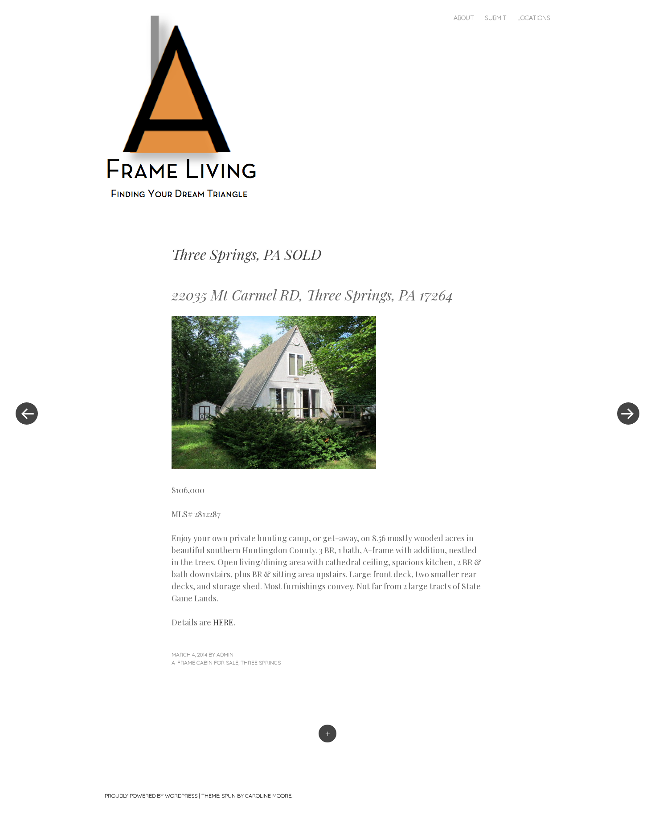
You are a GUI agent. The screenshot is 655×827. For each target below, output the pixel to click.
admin (225, 654)
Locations (533, 18)
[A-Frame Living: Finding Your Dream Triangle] (186, 107)
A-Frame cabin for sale (205, 662)
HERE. (224, 622)
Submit (496, 18)
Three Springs (261, 662)
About (464, 18)
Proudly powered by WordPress (151, 795)
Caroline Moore (268, 795)
